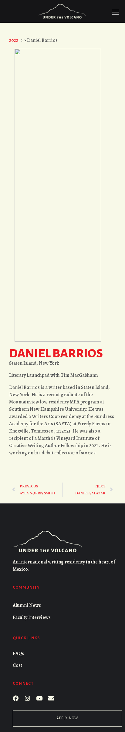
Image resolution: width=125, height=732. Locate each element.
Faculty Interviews (32, 617)
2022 (13, 40)
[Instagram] (27, 698)
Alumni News (27, 605)
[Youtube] (39, 698)
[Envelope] (51, 698)
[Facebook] (16, 698)
